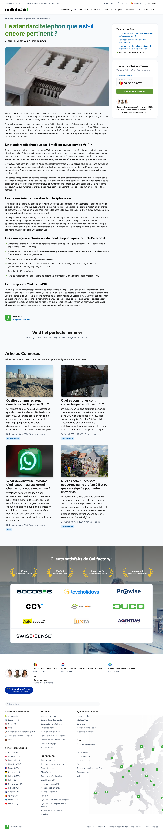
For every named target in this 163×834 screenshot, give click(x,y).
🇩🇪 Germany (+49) (13, 772)
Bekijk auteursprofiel (21, 319)
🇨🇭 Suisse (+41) (11, 804)
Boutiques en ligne (48, 716)
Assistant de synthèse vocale (52, 764)
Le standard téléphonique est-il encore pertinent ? (32, 19)
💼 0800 (9, 740)
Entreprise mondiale (49, 728)
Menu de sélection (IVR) (50, 784)
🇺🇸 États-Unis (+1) (12, 760)
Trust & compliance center (140, 827)
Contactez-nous (83, 756)
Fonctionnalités (48, 755)
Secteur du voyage (48, 744)
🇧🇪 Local (8, 728)
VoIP (78, 776)
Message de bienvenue (50, 788)
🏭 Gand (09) (10, 724)
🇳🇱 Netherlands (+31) (14, 784)
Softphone (81, 724)
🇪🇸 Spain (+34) (11, 796)
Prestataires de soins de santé (53, 740)
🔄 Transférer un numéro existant (18, 736)
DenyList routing (47, 768)
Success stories (83, 772)
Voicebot (44, 814)
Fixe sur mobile (83, 716)
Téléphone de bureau (85, 732)
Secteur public (46, 747)
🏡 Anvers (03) (11, 716)
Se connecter (151, 3)
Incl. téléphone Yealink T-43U (131, 52)
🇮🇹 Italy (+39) (11, 780)
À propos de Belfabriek (86, 744)
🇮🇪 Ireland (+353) (12, 776)
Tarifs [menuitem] (145, 9)
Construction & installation (51, 724)
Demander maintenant (135, 91)
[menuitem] (68, 9)
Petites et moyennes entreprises (53, 736)
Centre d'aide (82, 752)
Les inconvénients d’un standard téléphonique (133, 41)
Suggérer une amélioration (118, 827)
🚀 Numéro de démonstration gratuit (20, 732)
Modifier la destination (50, 792)
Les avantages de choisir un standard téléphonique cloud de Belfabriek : (135, 47)
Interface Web (82, 720)
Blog (11, 19)
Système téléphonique (87, 711)
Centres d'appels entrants (51, 720)
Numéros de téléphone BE (17, 711)
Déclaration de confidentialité (96, 827)
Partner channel (83, 764)
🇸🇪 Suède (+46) (11, 800)
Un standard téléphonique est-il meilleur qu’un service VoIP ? (136, 34)
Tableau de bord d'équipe (87, 728)
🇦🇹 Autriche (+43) (12, 752)
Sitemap (155, 827)
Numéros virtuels (83, 760)
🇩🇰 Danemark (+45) (13, 756)
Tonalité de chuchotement (51, 810)
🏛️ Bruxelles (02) (12, 720)
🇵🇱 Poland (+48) (12, 788)
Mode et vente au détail (50, 732)
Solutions (45, 711)
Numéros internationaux (16, 748)
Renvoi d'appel (47, 796)
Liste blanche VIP (48, 780)
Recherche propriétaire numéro (89, 768)
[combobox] (53, 704)
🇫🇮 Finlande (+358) (13, 764)
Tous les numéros (124, 75)
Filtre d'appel (46, 772)
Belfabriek (10, 41)
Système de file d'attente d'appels (54, 800)
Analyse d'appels (48, 760)
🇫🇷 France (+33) (12, 768)
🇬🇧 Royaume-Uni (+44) (14, 792)
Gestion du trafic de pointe (51, 776)
